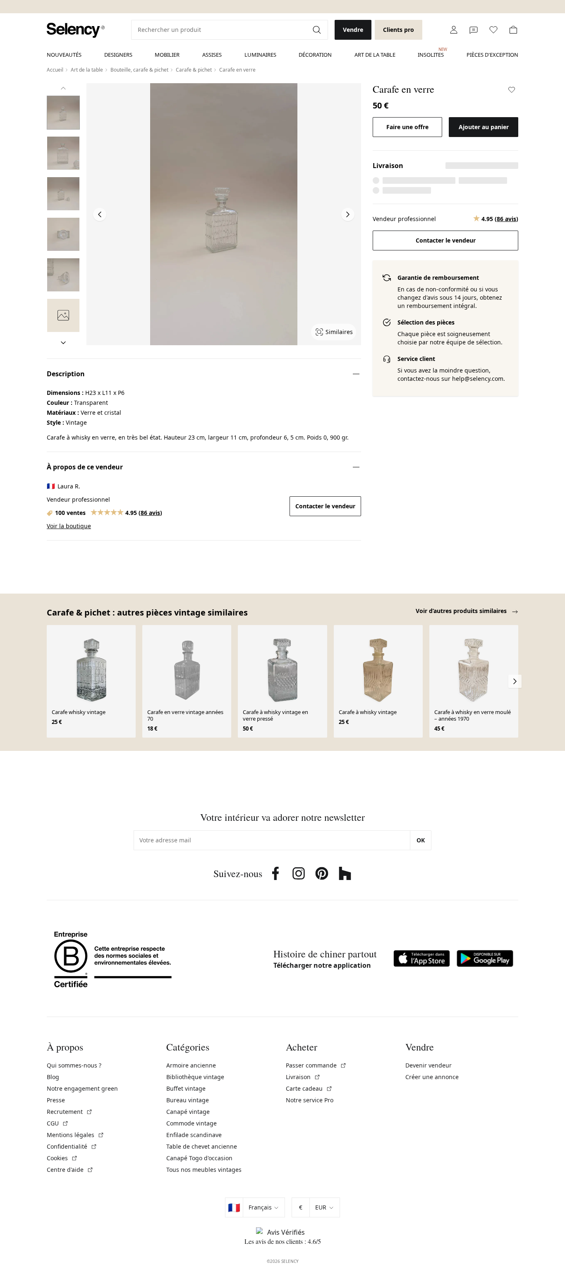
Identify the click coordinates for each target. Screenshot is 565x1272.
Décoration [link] (315, 54)
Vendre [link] (353, 30)
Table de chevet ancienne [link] (201, 1146)
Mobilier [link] (167, 54)
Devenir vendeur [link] (428, 1065)
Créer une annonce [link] (432, 1077)
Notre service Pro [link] (309, 1100)
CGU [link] (58, 1123)
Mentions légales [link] (75, 1135)
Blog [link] (53, 1077)
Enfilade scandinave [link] (194, 1135)
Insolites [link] (431, 52)
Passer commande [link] (316, 1065)
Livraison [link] (303, 1077)
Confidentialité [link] (72, 1146)
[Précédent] (63, 88)
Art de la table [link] (374, 54)
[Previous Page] (99, 214)
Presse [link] (56, 1100)
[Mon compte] (454, 30)
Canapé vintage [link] (188, 1112)
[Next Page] (347, 214)
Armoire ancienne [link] (191, 1065)
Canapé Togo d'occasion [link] (199, 1158)
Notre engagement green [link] (82, 1088)
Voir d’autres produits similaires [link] (462, 611)
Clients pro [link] (398, 30)
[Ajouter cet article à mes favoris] (511, 90)
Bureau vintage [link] (187, 1100)
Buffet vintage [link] (186, 1088)
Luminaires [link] (260, 54)
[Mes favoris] (493, 30)
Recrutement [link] (70, 1112)
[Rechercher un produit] (318, 30)
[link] (76, 30)
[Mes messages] (474, 30)
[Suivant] (63, 343)
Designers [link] (118, 54)
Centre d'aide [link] (70, 1169)
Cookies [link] (62, 1158)
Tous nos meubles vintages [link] (204, 1169)
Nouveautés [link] (64, 54)
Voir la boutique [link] (69, 526)
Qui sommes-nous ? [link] (74, 1065)
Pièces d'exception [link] (492, 54)
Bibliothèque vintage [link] (195, 1077)
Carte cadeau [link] (309, 1088)
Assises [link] (212, 54)
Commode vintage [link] (191, 1123)
